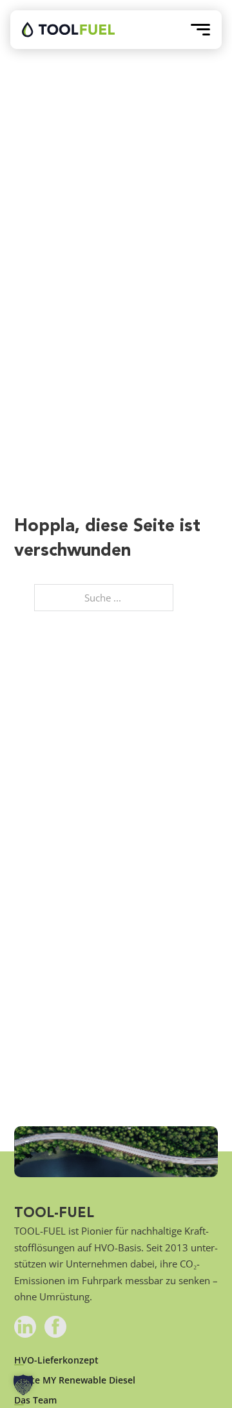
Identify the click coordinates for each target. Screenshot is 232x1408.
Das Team (35, 1400)
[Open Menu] (200, 29)
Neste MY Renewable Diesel (74, 1380)
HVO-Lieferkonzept (56, 1360)
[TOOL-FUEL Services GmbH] (68, 29)
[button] (23, 1385)
